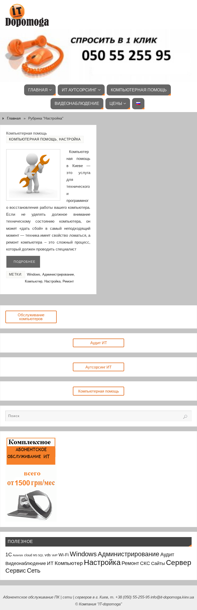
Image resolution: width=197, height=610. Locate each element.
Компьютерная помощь (26, 133)
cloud (28, 555)
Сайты (158, 563)
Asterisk (18, 555)
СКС (145, 563)
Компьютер (33, 281)
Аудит (167, 554)
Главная (14, 118)
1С (8, 554)
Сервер (178, 563)
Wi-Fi (63, 554)
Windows (33, 274)
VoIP (54, 555)
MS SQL (38, 555)
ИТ (50, 563)
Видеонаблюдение (25, 563)
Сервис (15, 570)
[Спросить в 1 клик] (98, 55)
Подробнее (24, 262)
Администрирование (58, 274)
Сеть (34, 570)
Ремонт (68, 281)
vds (48, 555)
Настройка (70, 139)
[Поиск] (185, 416)
